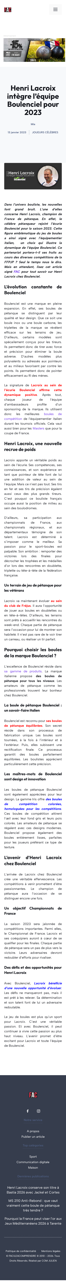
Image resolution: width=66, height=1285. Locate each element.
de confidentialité (26, 1251)
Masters (38, 428)
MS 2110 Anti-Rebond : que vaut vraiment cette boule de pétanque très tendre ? (33, 1205)
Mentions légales (50, 1251)
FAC (17, 272)
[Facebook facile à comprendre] (27, 1111)
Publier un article (33, 1136)
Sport (33, 1156)
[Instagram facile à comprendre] (38, 1111)
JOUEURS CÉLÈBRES (45, 132)
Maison (33, 1167)
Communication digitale (33, 1162)
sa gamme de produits (23, 671)
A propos (33, 1131)
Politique (11, 1251)
